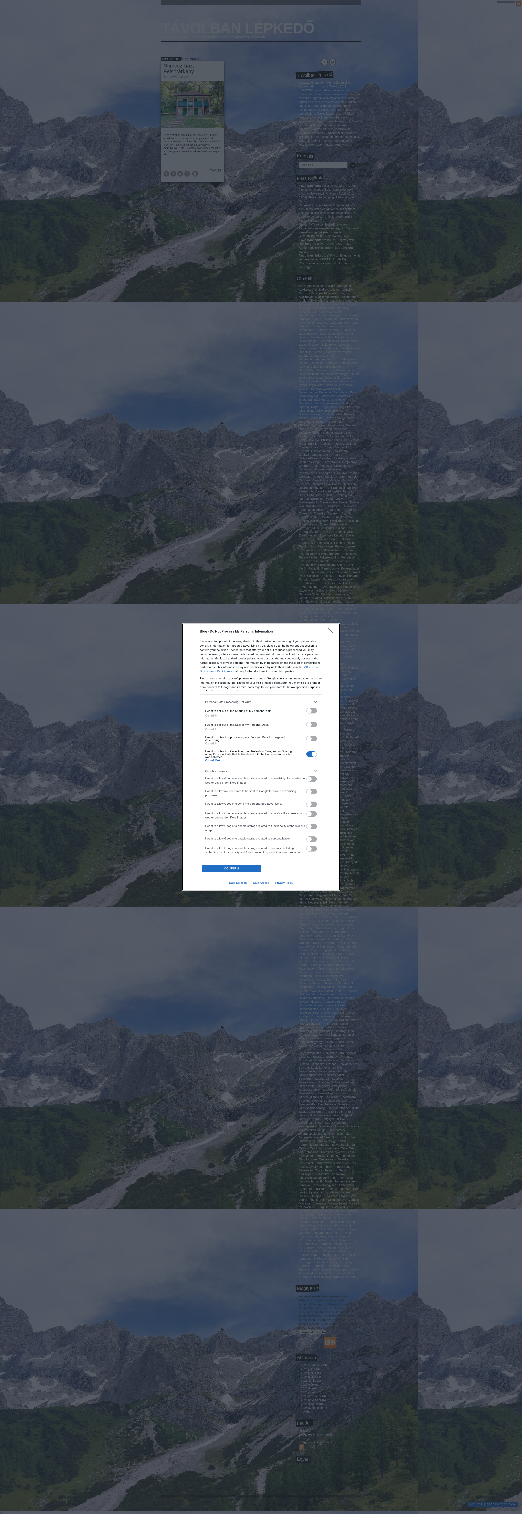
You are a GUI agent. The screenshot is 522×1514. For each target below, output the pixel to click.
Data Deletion (238, 882)
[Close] (331, 632)
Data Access (261, 882)
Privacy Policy (284, 882)
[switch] (311, 710)
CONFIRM (231, 868)
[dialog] (261, 757)
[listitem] (261, 702)
